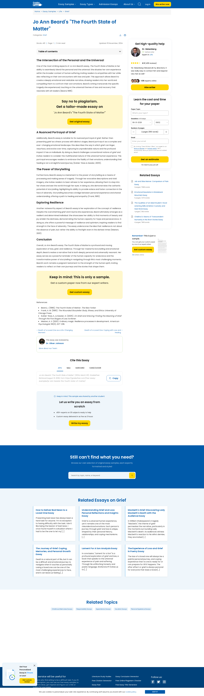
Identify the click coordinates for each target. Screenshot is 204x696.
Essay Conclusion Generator (127, 676)
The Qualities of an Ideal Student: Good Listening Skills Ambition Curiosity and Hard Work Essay (150, 206)
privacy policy (152, 148)
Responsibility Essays (84, 609)
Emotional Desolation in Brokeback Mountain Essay (148, 193)
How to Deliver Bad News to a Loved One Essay (51, 511)
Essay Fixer (96, 685)
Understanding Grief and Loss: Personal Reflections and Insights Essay (100, 512)
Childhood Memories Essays (62, 609)
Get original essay (80, 121)
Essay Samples (49, 11)
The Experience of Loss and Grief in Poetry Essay (145, 550)
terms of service (139, 148)
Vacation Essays (121, 609)
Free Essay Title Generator (126, 685)
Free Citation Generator (102, 680)
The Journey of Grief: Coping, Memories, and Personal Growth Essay (53, 551)
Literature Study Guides (101, 676)
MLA (68, 368)
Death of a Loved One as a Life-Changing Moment (55, 331)
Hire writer (149, 87)
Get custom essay (80, 292)
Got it (155, 692)
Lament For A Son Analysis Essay (99, 548)
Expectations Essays (103, 609)
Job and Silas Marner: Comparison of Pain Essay (151, 183)
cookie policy (130, 692)
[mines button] (133, 132)
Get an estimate (150, 159)
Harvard (79, 368)
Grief (67, 11)
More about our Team (48, 348)
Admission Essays (108, 4)
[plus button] (166, 132)
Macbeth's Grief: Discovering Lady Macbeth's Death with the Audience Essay (146, 512)
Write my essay (79, 423)
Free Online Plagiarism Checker (128, 680)
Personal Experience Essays (141, 609)
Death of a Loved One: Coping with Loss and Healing (103, 331)
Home (37, 11)
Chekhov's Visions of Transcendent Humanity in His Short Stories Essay (148, 218)
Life (60, 11)
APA (60, 368)
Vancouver (95, 368)
